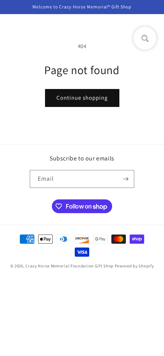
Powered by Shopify (134, 266)
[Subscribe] (125, 179)
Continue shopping (82, 97)
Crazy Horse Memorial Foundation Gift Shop (70, 266)
